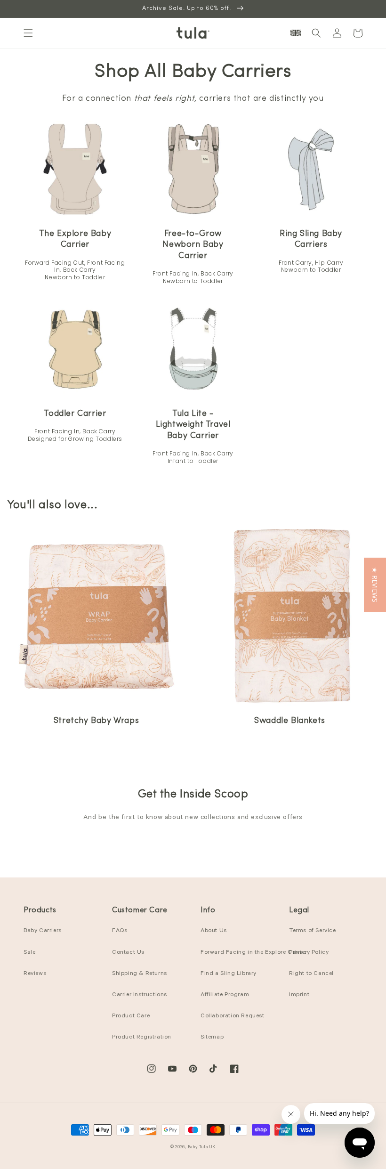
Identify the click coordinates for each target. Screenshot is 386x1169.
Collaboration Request (233, 1016)
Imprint (299, 995)
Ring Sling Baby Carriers (311, 239)
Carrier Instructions (139, 995)
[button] (28, 33)
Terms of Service (312, 931)
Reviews (35, 974)
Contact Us (128, 953)
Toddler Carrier (75, 414)
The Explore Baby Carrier (75, 239)
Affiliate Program (225, 995)
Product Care (131, 1016)
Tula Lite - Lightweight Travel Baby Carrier (193, 425)
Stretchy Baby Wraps (96, 721)
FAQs (119, 931)
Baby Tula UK (202, 1147)
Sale (29, 953)
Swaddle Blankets (289, 721)
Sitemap (212, 1037)
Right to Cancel (311, 974)
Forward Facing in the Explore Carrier (254, 953)
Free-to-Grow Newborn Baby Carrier (192, 245)
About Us (214, 931)
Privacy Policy (309, 953)
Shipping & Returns (139, 974)
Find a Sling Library (229, 974)
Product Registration (141, 1037)
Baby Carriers (43, 931)
